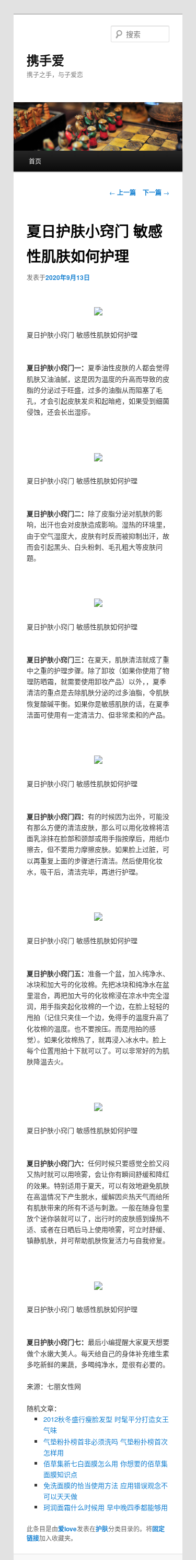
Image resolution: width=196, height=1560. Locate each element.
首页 (35, 160)
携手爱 (45, 60)
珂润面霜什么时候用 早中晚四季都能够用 (105, 1507)
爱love (67, 1528)
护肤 (102, 1528)
